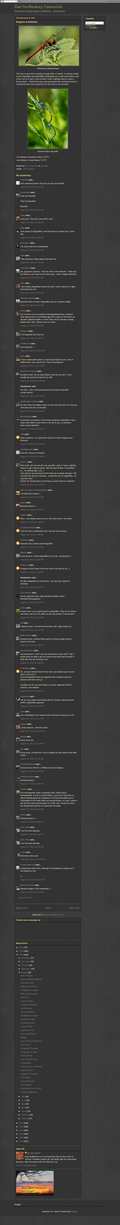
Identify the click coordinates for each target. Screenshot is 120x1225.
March (24, 1111)
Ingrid (23, 503)
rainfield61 (25, 192)
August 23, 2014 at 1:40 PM (32, 535)
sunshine (24, 540)
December (26, 958)
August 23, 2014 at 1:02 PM (32, 497)
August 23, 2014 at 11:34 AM (32, 444)
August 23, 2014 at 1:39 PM (32, 522)
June (23, 1100)
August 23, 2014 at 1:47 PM (32, 547)
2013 (21, 1123)
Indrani (23, 724)
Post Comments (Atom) (53, 915)
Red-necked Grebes (29, 994)
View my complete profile (26, 1165)
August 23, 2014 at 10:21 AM (32, 351)
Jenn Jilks (24, 827)
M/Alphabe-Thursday (29, 1048)
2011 (21, 1130)
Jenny (23, 608)
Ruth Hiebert (26, 635)
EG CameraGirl (33, 1153)
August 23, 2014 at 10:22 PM (32, 731)
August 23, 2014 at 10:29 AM (32, 366)
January (25, 1118)
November (26, 961)
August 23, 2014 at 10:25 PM (32, 744)
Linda (22, 852)
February (25, 1115)
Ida (21, 623)
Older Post (74, 908)
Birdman (24, 331)
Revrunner (25, 243)
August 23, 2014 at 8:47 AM (32, 305)
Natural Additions (28, 1012)
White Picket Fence (29, 986)
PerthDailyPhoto (27, 764)
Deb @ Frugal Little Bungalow (33, 490)
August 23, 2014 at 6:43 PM (32, 691)
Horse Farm (26, 1045)
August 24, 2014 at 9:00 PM (32, 809)
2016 (21, 947)
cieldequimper (26, 449)
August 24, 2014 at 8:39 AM (32, 771)
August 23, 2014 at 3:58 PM (32, 587)
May (23, 1104)
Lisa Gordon (25, 593)
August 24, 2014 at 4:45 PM (32, 784)
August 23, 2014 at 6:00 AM (32, 222)
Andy (22, 215)
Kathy (23, 311)
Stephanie (24, 696)
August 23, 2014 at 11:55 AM (32, 456)
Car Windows (26, 1008)
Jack (22, 712)
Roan (22, 356)
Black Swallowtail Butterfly (31, 979)
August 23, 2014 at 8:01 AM (32, 278)
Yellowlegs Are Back (29, 1052)
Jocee (23, 815)
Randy (23, 737)
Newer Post (22, 908)
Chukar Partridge (28, 1019)
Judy (22, 283)
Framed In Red (27, 983)
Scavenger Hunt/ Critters (31, 1088)
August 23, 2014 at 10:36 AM (32, 381)
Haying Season (27, 1070)
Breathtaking (26, 416)
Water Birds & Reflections (31, 1041)
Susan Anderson (27, 865)
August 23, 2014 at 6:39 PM (32, 663)
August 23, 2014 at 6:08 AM (32, 238)
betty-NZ (24, 180)
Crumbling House (28, 1023)
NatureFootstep (27, 885)
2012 (21, 1127)
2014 (21, 955)
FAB (22, 434)
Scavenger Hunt (27, 1030)
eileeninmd (25, 268)
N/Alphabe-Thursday (29, 1016)
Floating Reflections (29, 1092)
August (24, 972)
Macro (32, 169)
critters (25, 169)
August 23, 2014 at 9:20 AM (32, 338)
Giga (22, 228)
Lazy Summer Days (29, 1059)
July (23, 1097)
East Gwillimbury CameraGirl (38, 7)
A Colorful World (27, 528)
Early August (26, 1085)
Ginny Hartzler (26, 650)
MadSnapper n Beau (29, 401)
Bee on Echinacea (28, 1034)
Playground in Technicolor (31, 1067)
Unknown (24, 565)
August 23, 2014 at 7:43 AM (32, 263)
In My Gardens (27, 1001)
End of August (27, 976)
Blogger (74, 1211)
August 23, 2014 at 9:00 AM (32, 326)
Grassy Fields (26, 1027)
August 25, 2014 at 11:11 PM (32, 880)
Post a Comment (25, 898)
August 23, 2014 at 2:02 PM (32, 560)
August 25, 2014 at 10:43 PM (32, 859)
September (26, 969)
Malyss (23, 553)
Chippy (24, 1037)
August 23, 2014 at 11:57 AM (32, 485)
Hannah (23, 789)
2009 (21, 1138)
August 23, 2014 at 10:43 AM (32, 396)
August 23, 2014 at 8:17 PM (32, 719)
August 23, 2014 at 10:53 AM (32, 411)
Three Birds (25, 1077)
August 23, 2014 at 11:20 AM (32, 429)
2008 (21, 1141)
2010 (21, 1134)
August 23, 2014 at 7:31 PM (32, 706)
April (23, 1108)
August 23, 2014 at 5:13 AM (32, 187)
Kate (22, 255)
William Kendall (27, 298)
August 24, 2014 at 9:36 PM (32, 822)
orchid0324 (25, 668)
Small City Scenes (28, 371)
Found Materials (27, 1081)
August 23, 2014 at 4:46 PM (32, 645)
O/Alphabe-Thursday (29, 990)
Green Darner (26, 1056)
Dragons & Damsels (29, 1005)
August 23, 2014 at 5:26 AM (32, 210)
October (25, 965)
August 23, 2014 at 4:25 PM (32, 617)
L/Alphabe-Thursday (29, 1074)
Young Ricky (26, 1063)
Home (48, 908)
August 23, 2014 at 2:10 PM (32, 572)
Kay (22, 749)
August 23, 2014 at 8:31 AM (32, 293)
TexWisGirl (25, 344)
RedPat (23, 515)
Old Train (24, 997)
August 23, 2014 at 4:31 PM (32, 630)
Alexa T (23, 462)
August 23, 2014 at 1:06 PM (32, 510)
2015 (21, 951)
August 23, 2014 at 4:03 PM (32, 602)
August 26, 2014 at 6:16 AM (32, 892)
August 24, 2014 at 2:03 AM (32, 759)
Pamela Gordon (27, 777)
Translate (93, 28)
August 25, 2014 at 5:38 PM (32, 834)
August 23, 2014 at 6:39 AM (32, 250)
